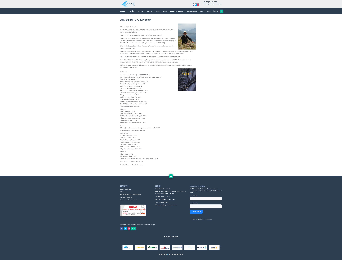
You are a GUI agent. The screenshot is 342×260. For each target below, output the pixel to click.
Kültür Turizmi (124, 192)
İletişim (215, 11)
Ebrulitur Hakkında (125, 189)
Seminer (149, 11)
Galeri (208, 11)
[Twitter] (196, 4)
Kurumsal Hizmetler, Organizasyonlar (130, 194)
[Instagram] (198, 4)
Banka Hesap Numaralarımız (128, 200)
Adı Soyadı (193, 195)
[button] (159, 254)
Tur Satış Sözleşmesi (126, 197)
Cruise (158, 11)
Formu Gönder (196, 211)
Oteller (165, 11)
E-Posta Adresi (194, 203)
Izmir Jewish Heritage (176, 11)
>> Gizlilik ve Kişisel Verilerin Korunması (201, 219)
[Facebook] (193, 4)
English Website (192, 11)
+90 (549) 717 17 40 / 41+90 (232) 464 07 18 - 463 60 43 (212, 3)
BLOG (134, 228)
